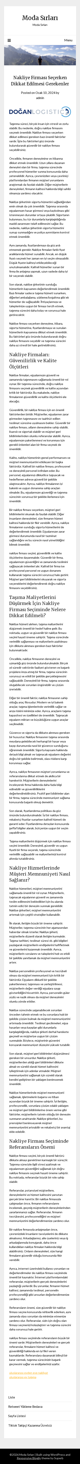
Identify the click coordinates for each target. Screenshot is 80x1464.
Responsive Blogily (29, 1458)
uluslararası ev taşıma (22, 1377)
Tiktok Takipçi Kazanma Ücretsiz (30, 1425)
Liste (11, 1397)
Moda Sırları (40, 18)
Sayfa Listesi (17, 1416)
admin (40, 98)
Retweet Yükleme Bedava (25, 1406)
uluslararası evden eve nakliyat (28, 1372)
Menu (68, 40)
